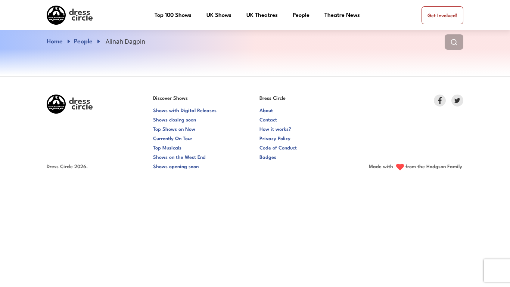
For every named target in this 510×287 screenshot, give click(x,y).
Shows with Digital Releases (185, 110)
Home (55, 41)
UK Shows (218, 15)
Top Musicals (167, 148)
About (266, 110)
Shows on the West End (179, 157)
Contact (268, 120)
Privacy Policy (274, 138)
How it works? (275, 129)
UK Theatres (262, 15)
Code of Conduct (278, 148)
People (301, 15)
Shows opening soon (176, 166)
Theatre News (342, 15)
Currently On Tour (172, 138)
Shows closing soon (174, 120)
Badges (267, 157)
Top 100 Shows (173, 15)
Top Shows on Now (174, 129)
